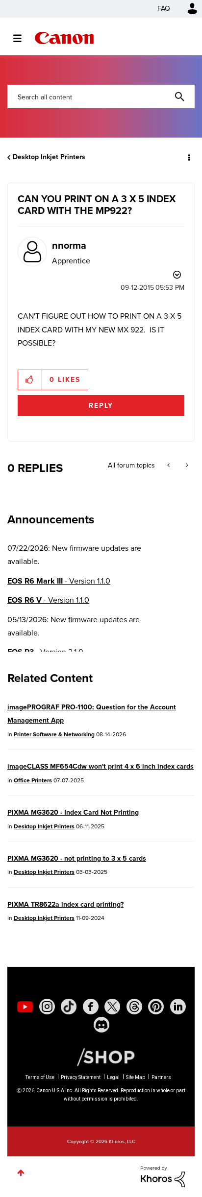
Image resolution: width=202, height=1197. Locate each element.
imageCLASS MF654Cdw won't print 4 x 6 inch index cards (100, 766)
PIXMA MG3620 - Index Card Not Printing (73, 812)
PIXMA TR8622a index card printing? (65, 904)
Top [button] (20, 1172)
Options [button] (188, 157)
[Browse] (22, 38)
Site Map (135, 1077)
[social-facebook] (91, 1006)
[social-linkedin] (178, 1006)
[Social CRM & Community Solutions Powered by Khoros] (163, 1175)
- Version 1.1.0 (58, 581)
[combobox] (101, 96)
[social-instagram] (47, 1006)
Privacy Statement (81, 1077)
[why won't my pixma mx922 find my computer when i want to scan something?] (186, 465)
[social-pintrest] (156, 1006)
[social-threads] (134, 1006)
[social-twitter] (112, 1006)
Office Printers (33, 780)
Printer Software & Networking (54, 734)
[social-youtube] (25, 1006)
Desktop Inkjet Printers (49, 157)
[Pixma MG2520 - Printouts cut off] (169, 465)
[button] (30, 380)
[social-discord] (101, 1025)
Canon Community (64, 38)
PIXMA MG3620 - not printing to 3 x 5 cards (76, 858)
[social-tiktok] (68, 1006)
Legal (113, 1077)
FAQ (163, 8)
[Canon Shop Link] (101, 1056)
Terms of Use (39, 1077)
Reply (101, 405)
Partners (161, 1077)
